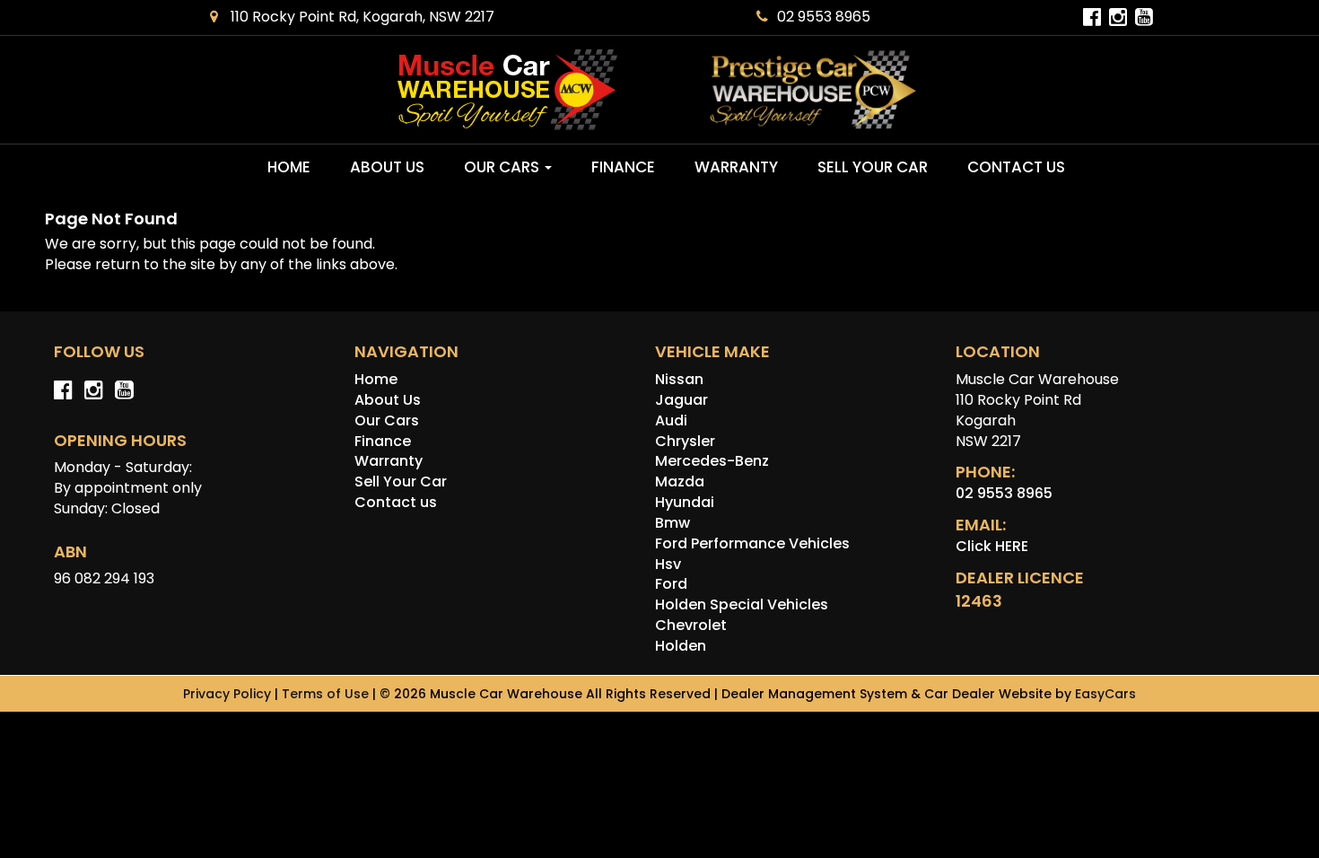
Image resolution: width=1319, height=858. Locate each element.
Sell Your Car (872, 167)
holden (680, 645)
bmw (672, 522)
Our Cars (503, 167)
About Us (387, 167)
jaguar (681, 400)
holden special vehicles (741, 604)
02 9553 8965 (823, 16)
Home (288, 167)
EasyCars (1105, 694)
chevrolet (691, 625)
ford (671, 583)
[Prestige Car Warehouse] (813, 90)
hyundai (684, 502)
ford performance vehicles (752, 543)
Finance (623, 167)
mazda (679, 481)
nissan (679, 379)
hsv (668, 564)
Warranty (736, 167)
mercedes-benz (712, 461)
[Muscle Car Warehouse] (506, 89)
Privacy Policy (229, 694)
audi (671, 420)
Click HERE (992, 546)
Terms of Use (327, 694)
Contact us (1016, 167)
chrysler (685, 441)
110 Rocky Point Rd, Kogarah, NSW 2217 (360, 16)
